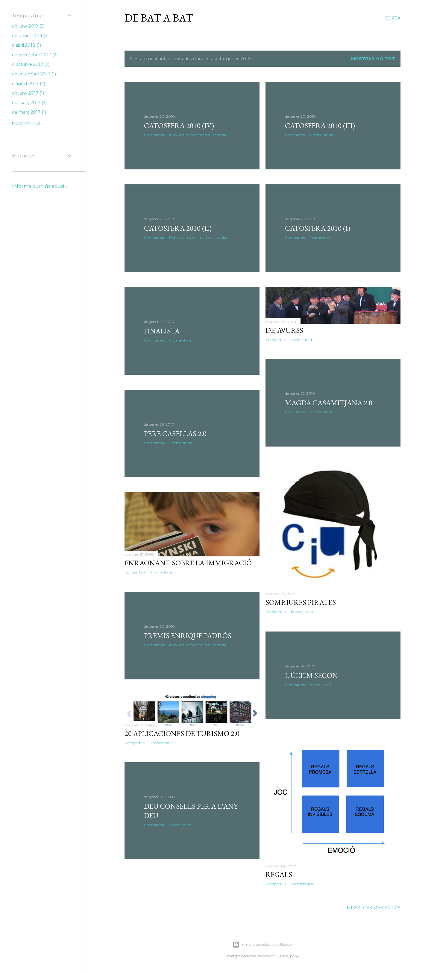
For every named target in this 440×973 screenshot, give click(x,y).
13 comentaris (302, 611)
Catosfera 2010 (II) (178, 228)
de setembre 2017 (33, 74)
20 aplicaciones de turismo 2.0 (182, 733)
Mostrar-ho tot (373, 58)
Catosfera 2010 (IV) (179, 125)
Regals (278, 874)
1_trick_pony (288, 956)
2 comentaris (321, 412)
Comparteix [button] (154, 135)
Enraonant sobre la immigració (188, 562)
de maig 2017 (28, 102)
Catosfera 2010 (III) (320, 125)
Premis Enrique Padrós (187, 635)
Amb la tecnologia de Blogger (267, 944)
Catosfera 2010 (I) (317, 228)
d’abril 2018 (26, 45)
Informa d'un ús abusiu (40, 186)
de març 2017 (28, 112)
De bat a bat (159, 18)
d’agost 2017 (28, 83)
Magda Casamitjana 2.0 (328, 402)
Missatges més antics (373, 907)
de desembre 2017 (34, 54)
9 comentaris (161, 742)
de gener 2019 (29, 35)
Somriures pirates (300, 602)
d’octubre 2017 (30, 64)
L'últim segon (311, 675)
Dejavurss (284, 330)
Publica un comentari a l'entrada (197, 135)
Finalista (162, 331)
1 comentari (320, 237)
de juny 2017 (27, 93)
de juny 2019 (27, 26)
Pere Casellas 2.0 (175, 433)
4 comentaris (302, 339)
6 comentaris (321, 135)
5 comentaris (321, 684)
